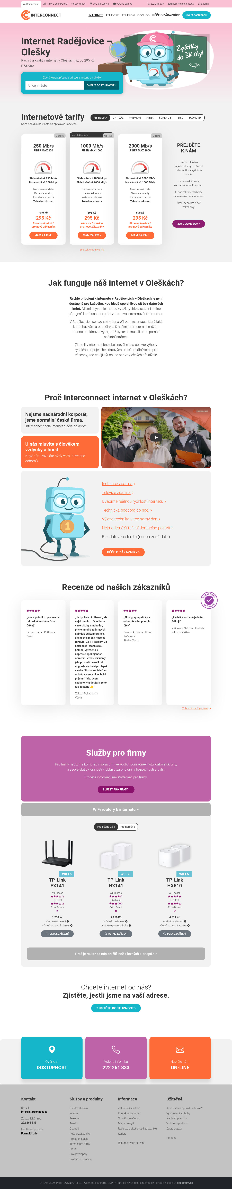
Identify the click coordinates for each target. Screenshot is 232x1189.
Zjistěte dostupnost (115, 1008)
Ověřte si (52, 1064)
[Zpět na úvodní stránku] (41, 15)
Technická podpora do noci (125, 510)
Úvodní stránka (79, 1108)
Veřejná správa (124, 3)
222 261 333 (157, 3)
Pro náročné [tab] (127, 826)
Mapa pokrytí (126, 1123)
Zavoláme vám (188, 223)
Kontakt (171, 1137)
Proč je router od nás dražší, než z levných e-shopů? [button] (115, 954)
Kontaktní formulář (129, 1113)
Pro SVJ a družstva (81, 1159)
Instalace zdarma (117, 483)
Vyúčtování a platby (178, 1113)
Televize (112, 15)
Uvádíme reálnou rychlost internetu (132, 501)
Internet (95, 15)
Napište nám (180, 1064)
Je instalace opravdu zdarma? (184, 1108)
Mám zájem (42, 235)
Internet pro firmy (80, 1143)
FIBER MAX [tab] (100, 117)
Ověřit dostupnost (196, 15)
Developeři (80, 3)
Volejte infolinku (116, 1064)
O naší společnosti (129, 1118)
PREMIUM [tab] (135, 117)
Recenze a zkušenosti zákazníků (137, 1128)
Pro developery (78, 1154)
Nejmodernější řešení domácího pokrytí (136, 527)
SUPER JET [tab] (166, 117)
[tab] (116, 953)
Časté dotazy (174, 1128)
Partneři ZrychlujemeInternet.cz (135, 1182)
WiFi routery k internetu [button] (115, 809)
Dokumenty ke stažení (131, 1142)
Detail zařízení (59, 933)
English (205, 3)
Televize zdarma (116, 492)
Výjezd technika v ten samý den (129, 519)
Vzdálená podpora (177, 1123)
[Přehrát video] (156, 437)
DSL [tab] (180, 117)
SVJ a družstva (101, 3)
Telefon (128, 15)
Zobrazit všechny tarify (92, 249)
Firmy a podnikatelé (57, 3)
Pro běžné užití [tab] (106, 826)
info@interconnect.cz (182, 3)
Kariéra (122, 1133)
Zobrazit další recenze (195, 708)
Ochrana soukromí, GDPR (99, 1182)
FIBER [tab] (150, 117)
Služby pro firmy (115, 789)
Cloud (73, 1149)
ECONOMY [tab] (195, 117)
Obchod (143, 15)
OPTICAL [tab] (118, 117)
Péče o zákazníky (166, 15)
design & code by (174, 1182)
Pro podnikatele (79, 1138)
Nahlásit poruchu (176, 1118)
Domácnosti (32, 4)
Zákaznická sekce (128, 1108)
